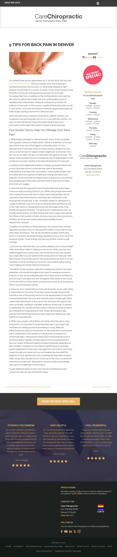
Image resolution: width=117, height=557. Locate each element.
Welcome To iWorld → (102, 387)
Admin (109, 546)
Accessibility (18, 546)
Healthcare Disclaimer (53, 546)
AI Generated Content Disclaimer (67, 551)
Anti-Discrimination (34, 546)
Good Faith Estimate (44, 551)
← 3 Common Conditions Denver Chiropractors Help (28, 387)
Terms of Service (98, 546)
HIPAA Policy (70, 546)
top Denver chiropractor (19, 84)
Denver (8, 546)
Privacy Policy (83, 546)
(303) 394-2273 (12, 2)
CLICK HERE (76, 494)
